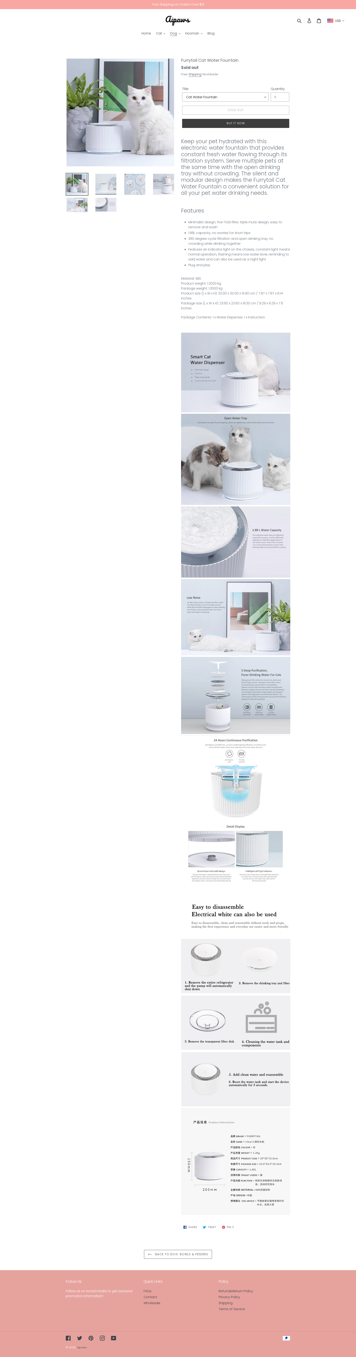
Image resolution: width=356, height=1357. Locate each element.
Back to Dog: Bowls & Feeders (181, 1254)
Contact (150, 1297)
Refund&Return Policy (236, 1291)
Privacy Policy (229, 1297)
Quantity (278, 88)
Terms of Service (232, 1309)
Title (185, 88)
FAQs (147, 1291)
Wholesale (152, 1303)
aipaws (82, 1347)
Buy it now (236, 123)
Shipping (195, 74)
